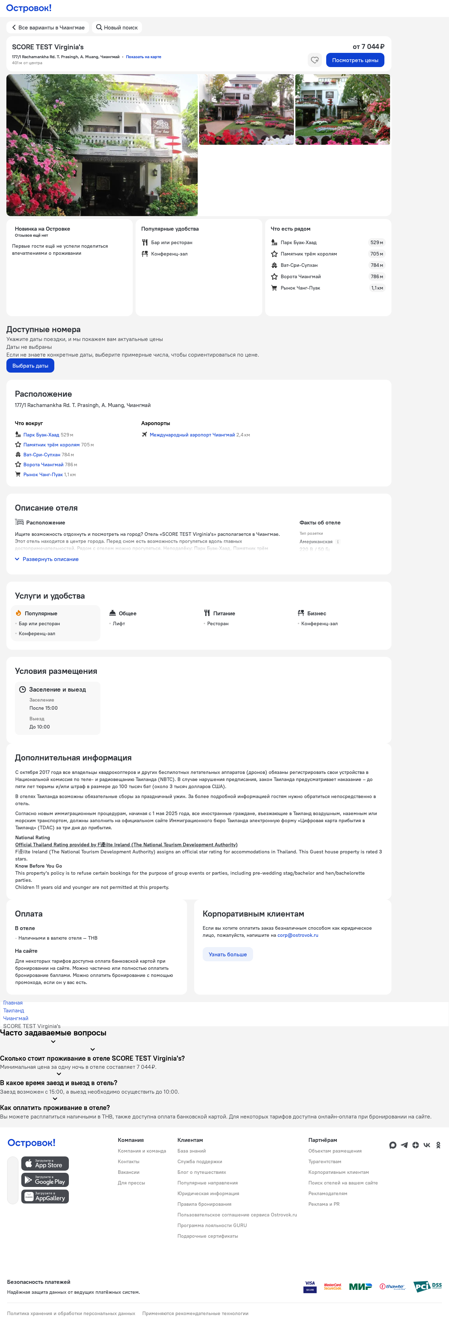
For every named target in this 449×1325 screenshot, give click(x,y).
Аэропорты (155, 423)
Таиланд (13, 1010)
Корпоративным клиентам (338, 1172)
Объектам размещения (335, 1151)
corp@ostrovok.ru (298, 935)
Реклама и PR (324, 1204)
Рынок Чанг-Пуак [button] (43, 474)
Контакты (128, 1161)
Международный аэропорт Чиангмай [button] (192, 434)
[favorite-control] (315, 60)
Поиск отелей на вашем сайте (343, 1183)
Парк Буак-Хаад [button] (41, 434)
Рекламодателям (327, 1193)
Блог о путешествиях (201, 1172)
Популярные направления (207, 1183)
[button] (102, 145)
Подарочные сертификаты (207, 1236)
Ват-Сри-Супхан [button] (41, 454)
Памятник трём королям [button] (51, 444)
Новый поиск (121, 27)
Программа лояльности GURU (212, 1225)
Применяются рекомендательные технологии (195, 1313)
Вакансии (128, 1172)
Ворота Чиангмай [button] (43, 464)
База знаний (191, 1151)
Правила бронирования (204, 1204)
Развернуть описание (51, 558)
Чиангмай (15, 1018)
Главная (13, 1002)
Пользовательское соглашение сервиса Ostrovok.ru (237, 1214)
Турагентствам (324, 1161)
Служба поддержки (199, 1161)
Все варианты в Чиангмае (51, 27)
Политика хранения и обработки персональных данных (71, 1313)
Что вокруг (29, 423)
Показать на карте (143, 56)
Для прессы (131, 1183)
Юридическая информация (208, 1193)
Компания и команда (142, 1151)
